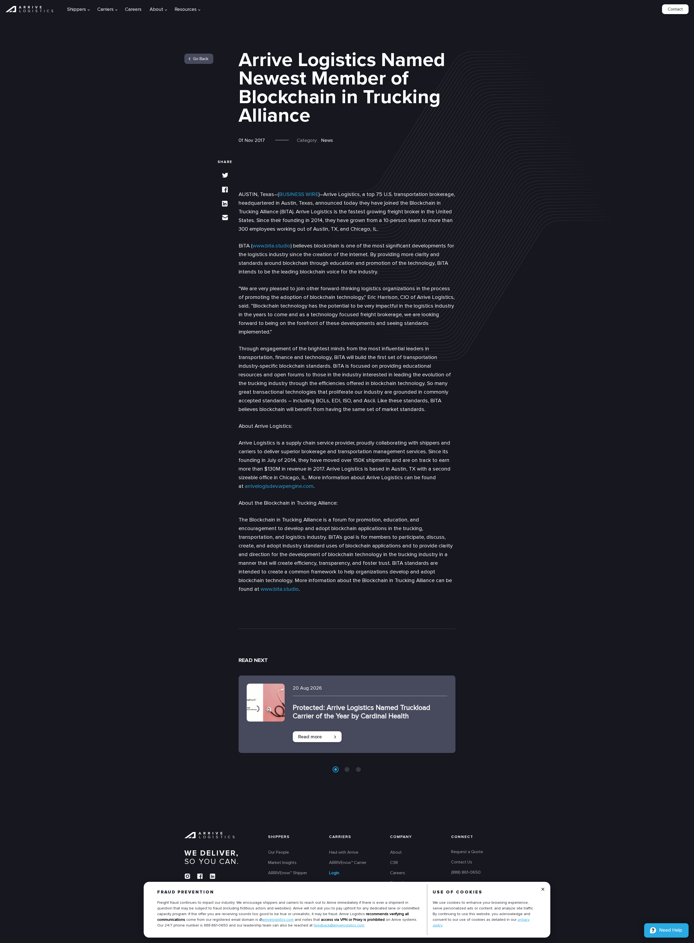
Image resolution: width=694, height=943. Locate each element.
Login (334, 873)
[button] (335, 769)
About (156, 9)
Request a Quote (467, 852)
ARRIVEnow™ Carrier (348, 862)
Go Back (200, 58)
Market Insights (282, 862)
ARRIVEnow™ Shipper (287, 873)
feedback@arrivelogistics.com (339, 925)
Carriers (340, 837)
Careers (133, 9)
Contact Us (461, 862)
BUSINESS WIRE (299, 194)
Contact (675, 9)
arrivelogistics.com (278, 919)
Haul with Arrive (343, 852)
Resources (186, 9)
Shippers (279, 837)
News (327, 140)
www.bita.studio (271, 246)
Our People (278, 852)
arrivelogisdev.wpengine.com (279, 486)
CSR (394, 862)
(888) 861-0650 (466, 872)
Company (401, 837)
